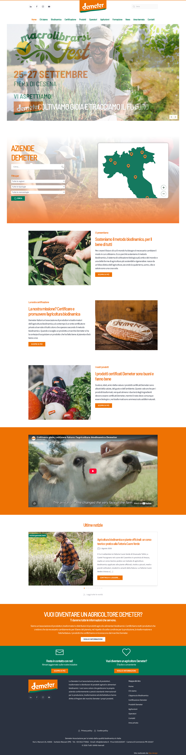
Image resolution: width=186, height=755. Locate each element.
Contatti (151, 19)
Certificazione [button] (70, 19)
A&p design (153, 753)
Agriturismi (104, 19)
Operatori (93, 19)
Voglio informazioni (93, 639)
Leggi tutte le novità (95, 594)
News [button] (128, 19)
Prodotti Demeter (136, 704)
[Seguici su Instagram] (43, 6)
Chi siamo (132, 691)
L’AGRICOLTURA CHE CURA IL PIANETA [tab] (89, 117)
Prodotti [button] (82, 19)
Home (34, 19)
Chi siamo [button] (44, 19)
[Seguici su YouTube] (49, 6)
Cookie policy (102, 730)
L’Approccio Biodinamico (138, 695)
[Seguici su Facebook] (37, 6)
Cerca (19, 198)
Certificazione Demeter (138, 700)
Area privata (133, 722)
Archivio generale (35, 535)
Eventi (44, 535)
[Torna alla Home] (93, 6)
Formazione (117, 19)
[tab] (96, 117)
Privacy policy (86, 730)
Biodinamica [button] (56, 19)
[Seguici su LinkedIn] (30, 6)
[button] (171, 117)
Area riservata (139, 19)
